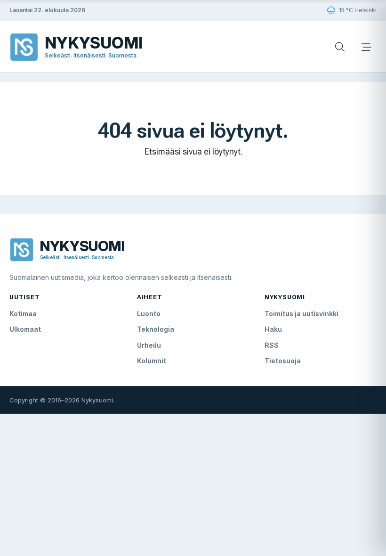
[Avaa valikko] (366, 47)
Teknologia (155, 329)
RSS (272, 345)
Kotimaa (23, 314)
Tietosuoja (283, 361)
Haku (273, 329)
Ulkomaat (25, 329)
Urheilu (149, 345)
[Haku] (340, 47)
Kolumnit (151, 361)
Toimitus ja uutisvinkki (301, 314)
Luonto (149, 314)
